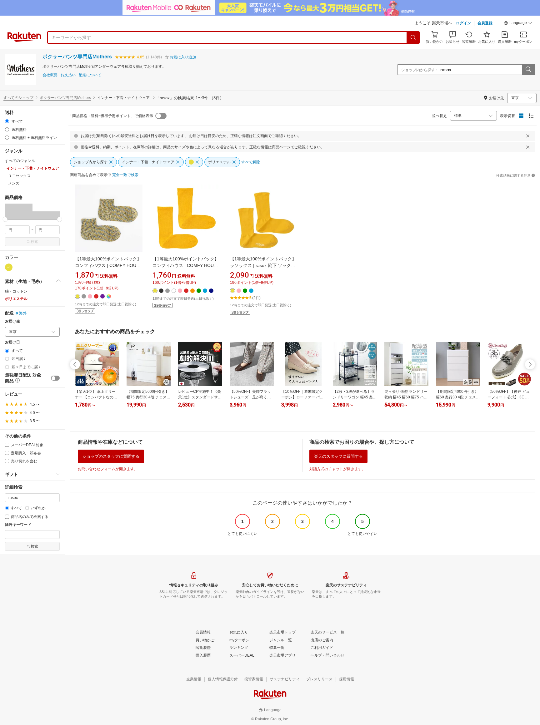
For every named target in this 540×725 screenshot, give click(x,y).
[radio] (7, 121)
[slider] (5, 219)
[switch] (55, 378)
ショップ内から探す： (420, 70)
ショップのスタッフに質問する (110, 456)
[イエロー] (8, 267)
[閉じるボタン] (528, 136)
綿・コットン (16, 291)
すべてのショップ (18, 98)
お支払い (68, 75)
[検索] (413, 37)
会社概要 (50, 75)
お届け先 (12, 321)
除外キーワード (18, 525)
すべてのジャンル (20, 161)
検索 (34, 241)
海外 (23, 313)
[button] (518, 24)
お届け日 (12, 342)
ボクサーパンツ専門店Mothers (77, 56)
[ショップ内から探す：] (528, 70)
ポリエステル (16, 299)
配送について (90, 75)
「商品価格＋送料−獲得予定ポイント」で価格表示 (110, 116)
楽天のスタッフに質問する (338, 456)
